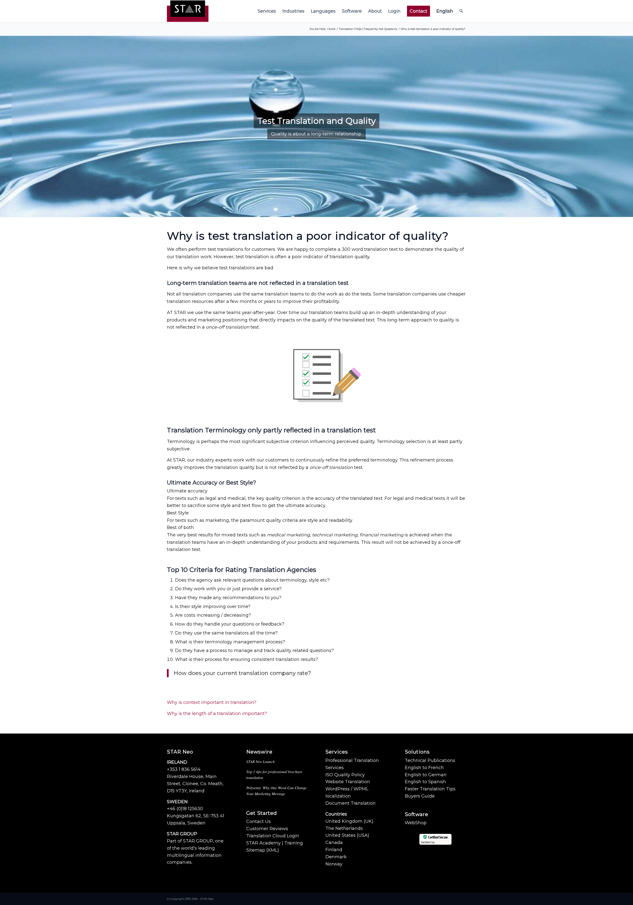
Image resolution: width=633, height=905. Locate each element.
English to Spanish (425, 781)
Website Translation (347, 781)
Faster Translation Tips (430, 789)
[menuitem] (266, 11)
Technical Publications (430, 760)
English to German (426, 775)
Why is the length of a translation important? (217, 713)
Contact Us (258, 821)
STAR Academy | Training (274, 843)
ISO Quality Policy (345, 775)
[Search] (461, 11)
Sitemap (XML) (262, 850)
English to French (424, 767)
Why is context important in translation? (211, 702)
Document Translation (350, 803)
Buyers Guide (420, 796)
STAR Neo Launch (260, 761)
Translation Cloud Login (272, 836)
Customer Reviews (267, 828)
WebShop (416, 822)
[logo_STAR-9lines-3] (187, 11)
